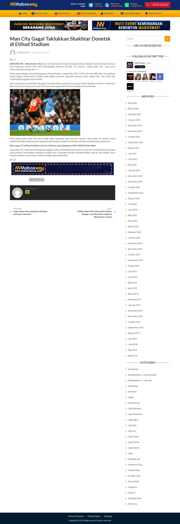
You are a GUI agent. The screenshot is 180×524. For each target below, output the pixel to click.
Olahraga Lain (134, 459)
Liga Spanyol (133, 448)
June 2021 (133, 159)
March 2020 (133, 226)
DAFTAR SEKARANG (160, 5)
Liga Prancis (133, 436)
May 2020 (132, 215)
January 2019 (134, 305)
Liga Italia (132, 425)
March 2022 (133, 109)
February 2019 (134, 299)
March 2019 (133, 294)
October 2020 (134, 187)
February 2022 (134, 114)
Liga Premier (133, 442)
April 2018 (132, 356)
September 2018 (135, 327)
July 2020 (132, 204)
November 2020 (135, 182)
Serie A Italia (133, 481)
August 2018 (134, 333)
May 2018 (132, 350)
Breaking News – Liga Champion (142, 375)
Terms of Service (75, 516)
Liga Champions (135, 414)
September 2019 (135, 260)
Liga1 (130, 453)
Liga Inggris (133, 420)
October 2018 (134, 322)
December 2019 (135, 243)
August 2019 (134, 266)
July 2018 (132, 339)
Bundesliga (133, 386)
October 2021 (134, 137)
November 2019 (135, 249)
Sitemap (108, 516)
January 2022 (134, 120)
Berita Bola (37, 180)
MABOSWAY (24, 52)
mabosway (142, 63)
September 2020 (135, 193)
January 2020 (134, 238)
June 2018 (133, 344)
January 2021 (134, 170)
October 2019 (134, 255)
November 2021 (135, 131)
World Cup (132, 504)
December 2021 (135, 125)
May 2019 (132, 283)
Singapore (132, 487)
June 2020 (133, 210)
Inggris (131, 397)
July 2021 (132, 154)
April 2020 (132, 221)
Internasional (134, 403)
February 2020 (134, 232)
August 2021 (134, 148)
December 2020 (135, 176)
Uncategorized (134, 498)
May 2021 (132, 165)
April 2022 (132, 103)
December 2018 (135, 311)
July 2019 (132, 271)
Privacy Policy (94, 516)
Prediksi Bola (134, 470)
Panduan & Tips (135, 465)
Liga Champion (134, 408)
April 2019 (132, 288)
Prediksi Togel (134, 476)
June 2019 (133, 277)
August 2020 (134, 198)
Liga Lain (132, 431)
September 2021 (135, 142)
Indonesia (132, 392)
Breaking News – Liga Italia (140, 380)
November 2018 (135, 316)
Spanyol (131, 493)
